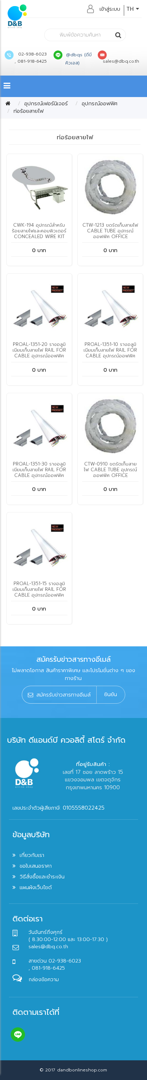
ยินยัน (110, 694)
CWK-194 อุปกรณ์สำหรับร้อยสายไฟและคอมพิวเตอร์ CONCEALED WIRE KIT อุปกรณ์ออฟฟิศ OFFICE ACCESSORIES (39, 236)
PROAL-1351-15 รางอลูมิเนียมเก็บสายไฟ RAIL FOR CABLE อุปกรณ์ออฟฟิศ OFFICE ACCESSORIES (39, 592)
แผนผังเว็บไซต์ (36, 887)
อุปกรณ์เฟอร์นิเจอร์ (46, 103)
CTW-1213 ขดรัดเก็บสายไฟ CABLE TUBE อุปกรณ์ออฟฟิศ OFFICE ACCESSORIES (110, 234)
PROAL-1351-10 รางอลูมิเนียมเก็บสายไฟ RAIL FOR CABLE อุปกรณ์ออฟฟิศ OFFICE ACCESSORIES (110, 353)
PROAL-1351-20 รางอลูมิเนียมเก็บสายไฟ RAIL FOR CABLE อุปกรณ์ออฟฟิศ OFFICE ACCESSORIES (39, 353)
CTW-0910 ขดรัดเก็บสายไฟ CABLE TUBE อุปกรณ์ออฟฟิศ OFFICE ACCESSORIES (110, 472)
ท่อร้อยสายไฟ (29, 111)
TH (131, 9)
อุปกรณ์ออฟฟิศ (99, 103)
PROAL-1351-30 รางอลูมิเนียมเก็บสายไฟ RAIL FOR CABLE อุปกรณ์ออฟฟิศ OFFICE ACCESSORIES (39, 472)
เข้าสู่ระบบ (110, 9)
